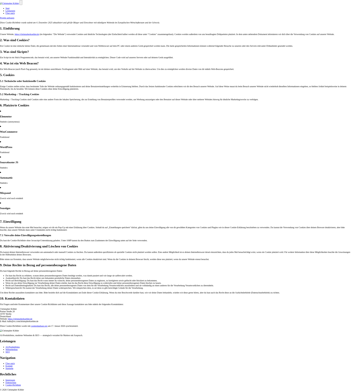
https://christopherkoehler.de (27, 34)
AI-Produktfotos (13, 347)
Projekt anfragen (7, 18)
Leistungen (10, 11)
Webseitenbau (12, 349)
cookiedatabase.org (39, 326)
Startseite (9, 368)
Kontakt (9, 366)
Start (7, 8)
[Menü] (21, 2)
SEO (8, 352)
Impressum (10, 380)
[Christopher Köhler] (9, 3)
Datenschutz (11, 382)
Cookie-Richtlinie (13, 385)
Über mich (10, 13)
